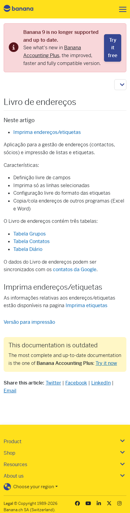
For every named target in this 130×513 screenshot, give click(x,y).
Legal (8, 503)
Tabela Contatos (31, 241)
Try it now (106, 363)
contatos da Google (74, 269)
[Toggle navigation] (120, 9)
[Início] (24, 9)
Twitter (53, 383)
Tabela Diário (27, 249)
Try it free (112, 48)
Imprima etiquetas (86, 305)
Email (10, 391)
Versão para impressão (29, 322)
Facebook (76, 383)
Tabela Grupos (29, 234)
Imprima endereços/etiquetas (47, 132)
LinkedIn (101, 383)
